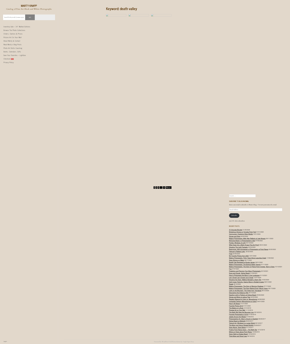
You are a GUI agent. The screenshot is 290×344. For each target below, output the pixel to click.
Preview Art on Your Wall (237, 310)
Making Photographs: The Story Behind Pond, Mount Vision (248, 288)
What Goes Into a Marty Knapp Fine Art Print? (244, 245)
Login (5, 341)
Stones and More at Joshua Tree (239, 297)
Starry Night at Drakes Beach (238, 334)
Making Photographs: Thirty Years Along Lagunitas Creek (247, 258)
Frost (230, 254)
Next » (168, 187)
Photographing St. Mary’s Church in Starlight (243, 319)
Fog (230, 269)
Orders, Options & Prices (13, 33)
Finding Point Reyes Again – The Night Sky (243, 330)
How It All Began (234, 303)
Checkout (8, 58)
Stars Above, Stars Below (237, 327)
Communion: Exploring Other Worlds (241, 234)
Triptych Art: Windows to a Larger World (242, 323)
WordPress (165, 342)
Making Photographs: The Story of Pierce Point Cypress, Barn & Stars (251, 267)
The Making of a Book (236, 308)
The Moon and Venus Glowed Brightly (241, 325)
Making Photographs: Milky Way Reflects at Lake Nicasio (247, 238)
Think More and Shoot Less (238, 336)
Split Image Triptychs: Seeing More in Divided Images (246, 282)
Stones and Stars (234, 236)
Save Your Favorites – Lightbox (15, 55)
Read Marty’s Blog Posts (13, 44)
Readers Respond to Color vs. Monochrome (243, 299)
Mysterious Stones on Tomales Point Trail (242, 232)
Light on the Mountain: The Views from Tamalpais (245, 290)
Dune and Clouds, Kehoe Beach (239, 273)
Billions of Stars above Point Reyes (240, 332)
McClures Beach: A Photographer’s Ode (242, 241)
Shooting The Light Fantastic (238, 247)
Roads (231, 284)
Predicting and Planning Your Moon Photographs (245, 271)
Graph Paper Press (188, 342)
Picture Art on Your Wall (13, 37)
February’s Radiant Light (237, 251)
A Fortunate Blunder (235, 230)
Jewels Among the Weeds (237, 317)
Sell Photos (172, 342)
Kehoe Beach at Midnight (237, 321)
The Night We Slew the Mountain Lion (241, 312)
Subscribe (234, 215)
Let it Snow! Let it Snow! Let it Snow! (241, 277)
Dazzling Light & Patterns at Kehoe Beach (242, 295)
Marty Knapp (29, 5)
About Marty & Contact (12, 41)
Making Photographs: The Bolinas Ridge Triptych (245, 264)
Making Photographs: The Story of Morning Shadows (246, 286)
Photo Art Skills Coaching (13, 48)
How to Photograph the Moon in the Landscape (244, 275)
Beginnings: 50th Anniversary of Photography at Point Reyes (248, 249)
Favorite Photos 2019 (236, 306)
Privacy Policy (9, 62)
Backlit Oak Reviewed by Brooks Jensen (242, 262)
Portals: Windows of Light (237, 243)
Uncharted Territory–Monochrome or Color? (243, 301)
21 (164, 187)
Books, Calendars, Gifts (12, 51)
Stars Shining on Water (236, 260)
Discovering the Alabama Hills (238, 293)
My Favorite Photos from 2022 (239, 256)
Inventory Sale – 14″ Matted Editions (17, 26)
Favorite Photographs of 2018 (238, 314)
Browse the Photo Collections (14, 30)
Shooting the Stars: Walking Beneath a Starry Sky (245, 280)
